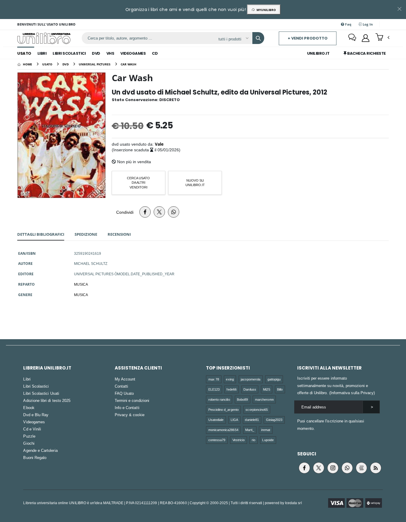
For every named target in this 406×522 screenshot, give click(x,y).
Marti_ (249, 429)
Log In (367, 24)
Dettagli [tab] (40, 234)
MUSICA (81, 284)
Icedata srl (293, 502)
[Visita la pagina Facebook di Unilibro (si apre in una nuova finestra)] (304, 468)
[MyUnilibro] (365, 38)
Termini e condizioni (132, 400)
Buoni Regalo (34, 457)
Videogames (133, 53)
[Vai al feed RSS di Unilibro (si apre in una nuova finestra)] (375, 468)
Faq (347, 24)
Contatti (121, 386)
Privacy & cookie (129, 414)
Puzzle (29, 436)
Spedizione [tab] (86, 234)
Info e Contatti (127, 407)
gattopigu (274, 379)
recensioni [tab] (119, 234)
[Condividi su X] (159, 212)
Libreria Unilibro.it (47, 368)
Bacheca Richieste (366, 53)
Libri (42, 53)
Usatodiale (216, 419)
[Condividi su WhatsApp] (173, 212)
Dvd (96, 53)
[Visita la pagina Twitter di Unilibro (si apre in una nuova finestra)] (318, 468)
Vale (159, 144)
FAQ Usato (124, 393)
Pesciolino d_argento (223, 409)
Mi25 (266, 389)
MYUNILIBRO (265, 10)
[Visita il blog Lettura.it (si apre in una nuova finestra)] (361, 468)
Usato (24, 53)
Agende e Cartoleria (40, 450)
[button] (382, 37)
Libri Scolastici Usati (41, 393)
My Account (125, 379)
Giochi (28, 443)
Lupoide (267, 440)
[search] (258, 38)
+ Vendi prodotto (308, 38)
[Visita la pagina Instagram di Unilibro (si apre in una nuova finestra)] (333, 468)
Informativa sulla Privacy (352, 392)
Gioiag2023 (274, 419)
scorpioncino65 (257, 409)
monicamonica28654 (223, 429)
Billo (280, 389)
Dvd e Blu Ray (35, 414)
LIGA (234, 419)
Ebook (28, 407)
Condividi (124, 212)
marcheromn (264, 399)
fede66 (231, 389)
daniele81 (252, 419)
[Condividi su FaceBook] (145, 212)
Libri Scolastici (69, 53)
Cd (155, 53)
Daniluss (249, 389)
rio (253, 440)
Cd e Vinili (32, 429)
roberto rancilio (219, 399)
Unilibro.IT (318, 53)
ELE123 (214, 389)
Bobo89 (242, 399)
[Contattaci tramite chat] (352, 38)
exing (230, 379)
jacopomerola (250, 379)
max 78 (213, 379)
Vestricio (238, 440)
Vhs (110, 53)
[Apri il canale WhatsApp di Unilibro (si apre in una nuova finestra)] (347, 468)
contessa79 (217, 440)
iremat (265, 429)
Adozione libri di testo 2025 (46, 400)
